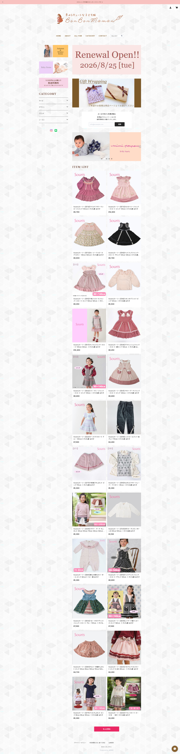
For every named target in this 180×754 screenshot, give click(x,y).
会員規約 (111, 742)
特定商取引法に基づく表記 (97, 742)
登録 (119, 124)
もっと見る (106, 729)
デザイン (41, 107)
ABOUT (68, 36)
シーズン (42, 120)
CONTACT (103, 36)
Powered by (104, 750)
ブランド (41, 113)
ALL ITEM (78, 36)
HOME (58, 36)
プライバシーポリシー (80, 742)
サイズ (41, 101)
